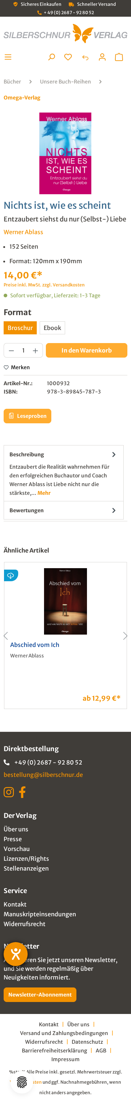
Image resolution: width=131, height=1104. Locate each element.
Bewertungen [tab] (26, 510)
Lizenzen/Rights (26, 858)
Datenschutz (87, 1041)
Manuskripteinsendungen (40, 914)
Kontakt (15, 904)
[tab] (64, 473)
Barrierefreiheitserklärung (54, 1050)
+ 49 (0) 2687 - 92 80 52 (69, 12)
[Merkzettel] (68, 57)
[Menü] (10, 57)
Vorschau (17, 848)
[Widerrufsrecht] (85, 57)
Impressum (65, 1059)
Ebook (52, 327)
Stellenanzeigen (26, 868)
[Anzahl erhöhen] (35, 350)
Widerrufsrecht (24, 924)
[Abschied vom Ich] (65, 601)
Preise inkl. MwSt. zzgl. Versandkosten (44, 285)
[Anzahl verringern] (11, 350)
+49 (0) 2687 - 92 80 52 (48, 762)
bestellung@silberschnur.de (43, 774)
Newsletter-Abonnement (40, 994)
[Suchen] (51, 57)
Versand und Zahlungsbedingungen (64, 1033)
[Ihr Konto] (102, 57)
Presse (13, 839)
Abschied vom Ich (34, 644)
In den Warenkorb (86, 350)
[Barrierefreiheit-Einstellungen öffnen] (16, 954)
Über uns (16, 829)
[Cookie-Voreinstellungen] (22, 1082)
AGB (101, 1050)
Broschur (20, 327)
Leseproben (31, 416)
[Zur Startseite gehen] (65, 33)
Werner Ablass (23, 232)
